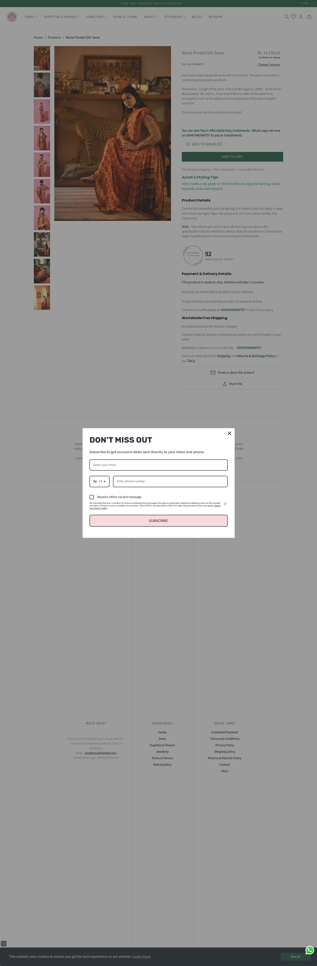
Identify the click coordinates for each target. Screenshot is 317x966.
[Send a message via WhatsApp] (310, 950)
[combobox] (99, 481)
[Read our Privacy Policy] (225, 503)
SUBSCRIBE (158, 521)
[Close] (229, 433)
